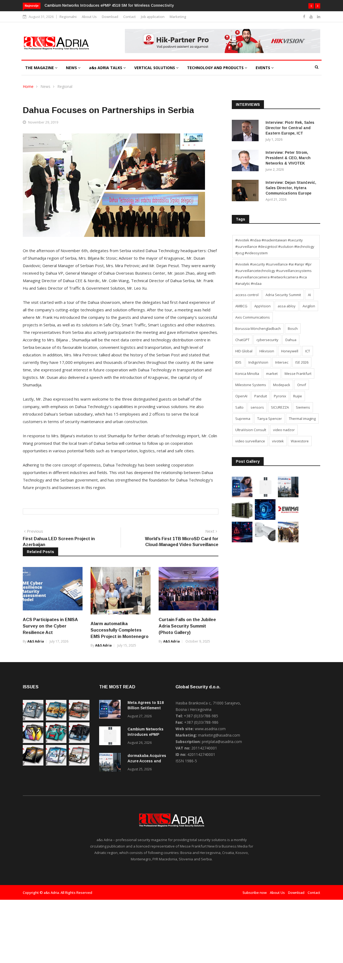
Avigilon (309, 306)
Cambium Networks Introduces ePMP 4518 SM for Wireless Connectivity (109, 5)
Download (110, 16)
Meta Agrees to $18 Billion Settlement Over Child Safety (146, 707)
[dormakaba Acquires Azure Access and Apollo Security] (288, 495)
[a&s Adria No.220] (33, 741)
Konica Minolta (247, 373)
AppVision (262, 306)
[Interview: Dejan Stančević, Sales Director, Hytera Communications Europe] (246, 191)
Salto (239, 407)
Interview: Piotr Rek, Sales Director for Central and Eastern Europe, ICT (290, 127)
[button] (311, 6)
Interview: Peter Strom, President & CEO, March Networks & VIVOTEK (288, 157)
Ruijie (297, 396)
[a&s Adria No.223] (56, 719)
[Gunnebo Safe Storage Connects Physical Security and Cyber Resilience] (242, 518)
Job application (153, 16)
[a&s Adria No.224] (33, 719)
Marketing (178, 16)
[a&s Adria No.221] (79, 719)
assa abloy (287, 306)
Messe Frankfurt (298, 373)
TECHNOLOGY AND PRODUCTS (216, 67)
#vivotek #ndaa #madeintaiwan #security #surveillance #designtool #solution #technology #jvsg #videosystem (274, 246)
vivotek (278, 441)
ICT (307, 351)
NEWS (72, 67)
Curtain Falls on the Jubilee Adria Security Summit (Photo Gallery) (187, 626)
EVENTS (263, 67)
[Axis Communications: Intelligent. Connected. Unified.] (265, 540)
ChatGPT (242, 339)
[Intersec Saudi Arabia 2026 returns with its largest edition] (288, 540)
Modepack (281, 384)
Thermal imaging (302, 418)
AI (309, 294)
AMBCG (241, 306)
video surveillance (250, 441)
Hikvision (266, 351)
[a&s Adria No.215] (79, 764)
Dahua (290, 339)
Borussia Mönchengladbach (258, 328)
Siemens (303, 407)
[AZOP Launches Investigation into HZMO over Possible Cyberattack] (242, 540)
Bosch (293, 328)
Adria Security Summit (283, 294)
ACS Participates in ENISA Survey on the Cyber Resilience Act (50, 626)
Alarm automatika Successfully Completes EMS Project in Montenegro (119, 630)
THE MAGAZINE (40, 67)
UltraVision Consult (250, 429)
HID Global (243, 351)
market (272, 373)
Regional (64, 86)
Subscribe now (255, 892)
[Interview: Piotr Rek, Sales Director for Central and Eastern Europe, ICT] (246, 131)
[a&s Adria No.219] (56, 741)
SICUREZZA (280, 407)
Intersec (281, 362)
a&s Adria (35, 641)
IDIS (238, 362)
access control (247, 294)
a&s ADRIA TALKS (106, 67)
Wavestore (300, 441)
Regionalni (68, 16)
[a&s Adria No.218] (79, 741)
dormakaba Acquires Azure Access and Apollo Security (147, 760)
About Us (89, 16)
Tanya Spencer (269, 418)
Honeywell (289, 351)
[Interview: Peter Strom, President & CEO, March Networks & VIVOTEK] (246, 161)
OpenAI (241, 396)
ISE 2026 (301, 362)
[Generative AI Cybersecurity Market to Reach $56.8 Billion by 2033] (265, 518)
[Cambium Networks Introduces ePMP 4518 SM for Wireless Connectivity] (265, 495)
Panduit (260, 396)
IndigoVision (258, 362)
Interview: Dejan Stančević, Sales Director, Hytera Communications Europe (291, 187)
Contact (129, 16)
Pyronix (280, 396)
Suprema (242, 418)
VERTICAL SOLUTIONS (155, 67)
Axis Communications (252, 317)
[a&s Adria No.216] (56, 764)
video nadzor (284, 429)
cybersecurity (267, 339)
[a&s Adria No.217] (33, 764)
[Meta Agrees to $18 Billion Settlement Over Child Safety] (242, 495)
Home (28, 86)
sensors (257, 407)
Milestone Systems (250, 384)
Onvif (301, 384)
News (45, 86)
